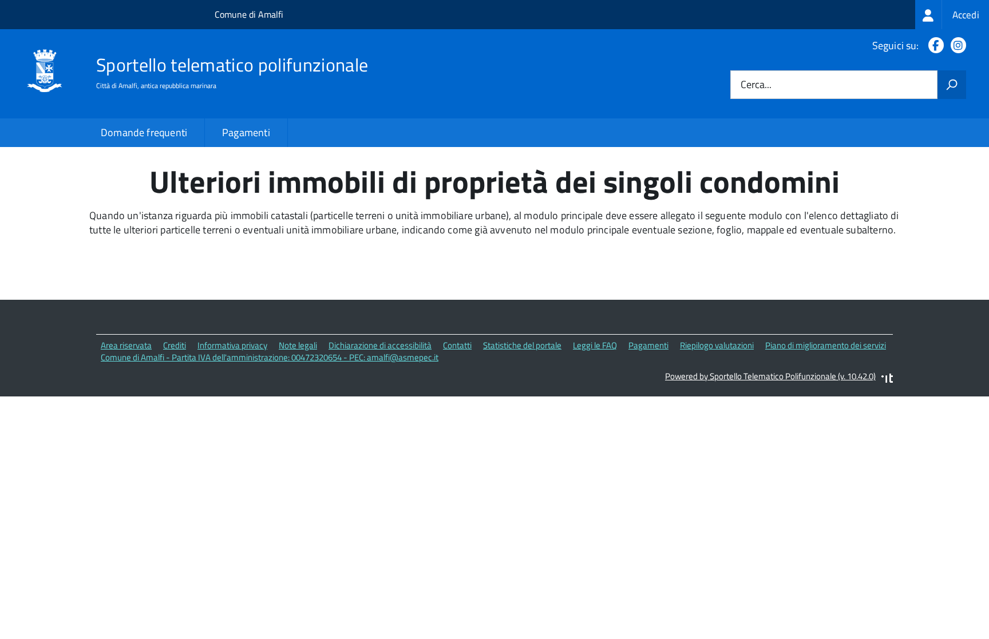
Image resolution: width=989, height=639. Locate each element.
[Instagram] (956, 45)
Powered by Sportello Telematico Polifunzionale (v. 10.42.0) (770, 376)
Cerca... (756, 85)
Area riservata (126, 345)
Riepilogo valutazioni (717, 345)
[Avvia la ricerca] (951, 84)
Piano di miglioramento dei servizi (825, 345)
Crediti (174, 345)
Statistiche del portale (522, 345)
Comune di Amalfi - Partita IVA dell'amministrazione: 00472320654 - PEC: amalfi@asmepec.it (269, 357)
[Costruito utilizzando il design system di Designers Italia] (887, 380)
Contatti (457, 345)
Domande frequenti (144, 132)
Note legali (298, 345)
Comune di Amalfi (249, 14)
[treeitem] (952, 14)
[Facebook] (934, 45)
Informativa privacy (232, 345)
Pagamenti (246, 132)
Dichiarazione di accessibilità (380, 345)
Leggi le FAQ (595, 345)
